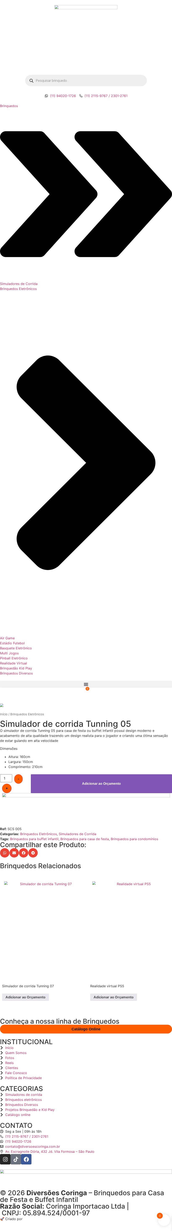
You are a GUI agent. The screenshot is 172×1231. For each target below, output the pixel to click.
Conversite (30, 1219)
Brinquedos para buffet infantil (34, 839)
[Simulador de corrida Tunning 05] (86, 705)
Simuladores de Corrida (77, 834)
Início (4, 714)
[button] (86, 684)
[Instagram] (5, 1159)
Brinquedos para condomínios (134, 839)
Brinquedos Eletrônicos (27, 714)
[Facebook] (26, 1159)
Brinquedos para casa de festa (84, 839)
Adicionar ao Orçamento (101, 783)
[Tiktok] (15, 1159)
